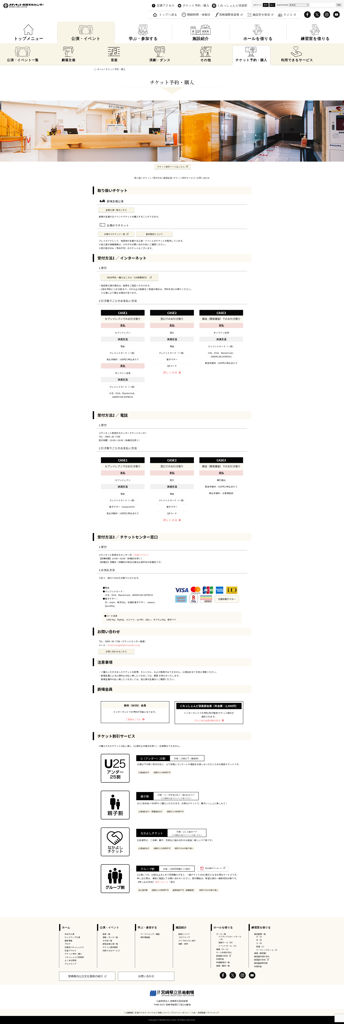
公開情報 (129, 1012)
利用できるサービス (111, 950)
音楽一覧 (106, 934)
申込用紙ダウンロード (213, 868)
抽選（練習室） (261, 953)
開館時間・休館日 (198, 14)
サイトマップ (213, 1012)
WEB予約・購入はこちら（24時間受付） (127, 277)
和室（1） (260, 946)
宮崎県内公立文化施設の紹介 (85, 976)
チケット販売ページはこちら (171, 166)
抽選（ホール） (223, 949)
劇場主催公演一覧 (110, 943)
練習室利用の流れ (262, 956)
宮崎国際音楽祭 (229, 14)
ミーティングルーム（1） (267, 950)
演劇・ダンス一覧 (110, 937)
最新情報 (68, 940)
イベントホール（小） (228, 945)
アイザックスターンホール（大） (229, 938)
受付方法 (157, 178)
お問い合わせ (203, 178)
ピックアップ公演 (72, 937)
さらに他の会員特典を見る (207, 720)
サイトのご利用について (158, 1012)
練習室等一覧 (260, 934)
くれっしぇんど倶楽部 (232, 5)
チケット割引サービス (184, 178)
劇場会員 (167, 178)
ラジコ (288, 14)
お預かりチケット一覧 (114, 234)
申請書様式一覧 (223, 962)
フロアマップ (184, 937)
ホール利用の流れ (224, 952)
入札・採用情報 (198, 1012)
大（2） (259, 936)
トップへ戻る (168, 14)
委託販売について (154, 234)
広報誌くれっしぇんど (74, 947)
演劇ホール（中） (226, 942)
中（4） (259, 940)
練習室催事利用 (261, 963)
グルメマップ (70, 963)
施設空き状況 (261, 14)
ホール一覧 (221, 934)
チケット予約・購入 (196, 5)
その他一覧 (107, 940)
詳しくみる (170, 372)
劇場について (184, 934)
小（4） (259, 943)
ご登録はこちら (133, 719)
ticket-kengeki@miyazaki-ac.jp (124, 645)
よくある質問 (70, 960)
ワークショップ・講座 (150, 934)
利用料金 (220, 959)
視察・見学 (183, 943)
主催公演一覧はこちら (116, 209)
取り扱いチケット (143, 178)
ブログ (67, 943)
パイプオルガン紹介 (187, 940)
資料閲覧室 (145, 937)
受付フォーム (161, 881)
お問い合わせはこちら (116, 651)
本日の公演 (69, 934)
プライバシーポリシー (180, 1012)
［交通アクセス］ (141, 554)
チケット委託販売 (110, 947)
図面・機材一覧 (223, 965)
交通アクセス (166, 5)
